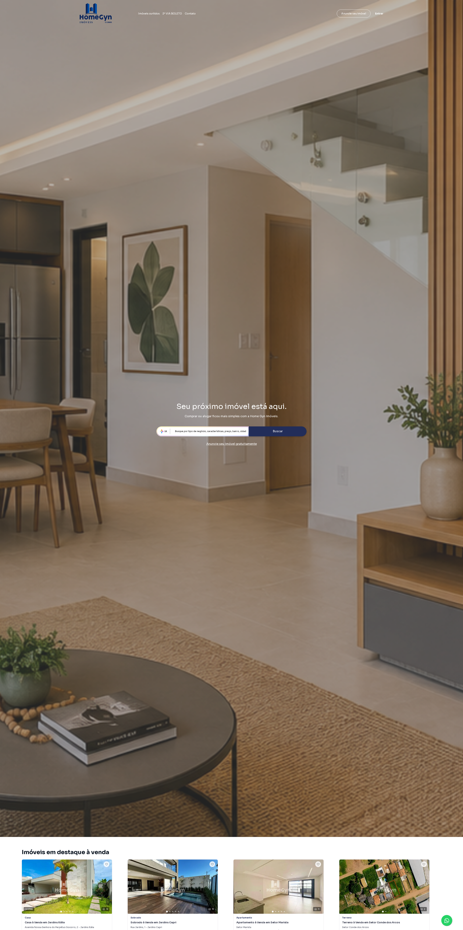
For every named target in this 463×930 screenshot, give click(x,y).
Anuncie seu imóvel (353, 13)
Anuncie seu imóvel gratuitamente (231, 444)
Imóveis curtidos (149, 13)
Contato (190, 13)
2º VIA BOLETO (172, 13)
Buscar (278, 431)
